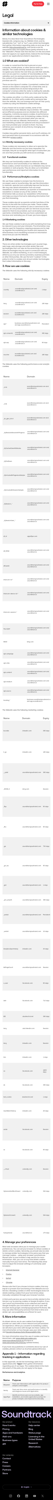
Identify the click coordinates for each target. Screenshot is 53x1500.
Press (5, 1462)
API (4, 1444)
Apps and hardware (12, 1432)
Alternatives (34, 1446)
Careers (6, 1466)
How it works (8, 1425)
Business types (10, 1440)
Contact (6, 1458)
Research (33, 1443)
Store (5, 1473)
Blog (30, 1429)
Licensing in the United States (36, 1438)
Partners (6, 1469)
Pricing (5, 1429)
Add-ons (6, 1436)
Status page (34, 1432)
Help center (34, 1425)
